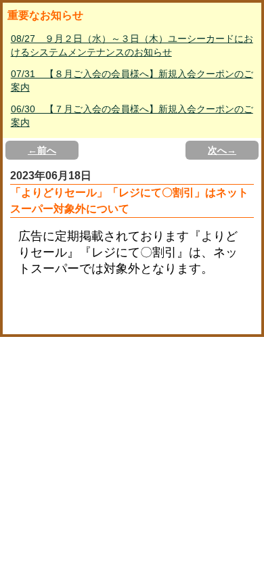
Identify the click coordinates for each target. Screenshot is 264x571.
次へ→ (222, 150)
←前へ (42, 150)
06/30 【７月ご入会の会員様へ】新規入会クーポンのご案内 (132, 116)
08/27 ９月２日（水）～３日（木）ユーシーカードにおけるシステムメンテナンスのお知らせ (132, 45)
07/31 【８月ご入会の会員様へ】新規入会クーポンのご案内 (132, 80)
